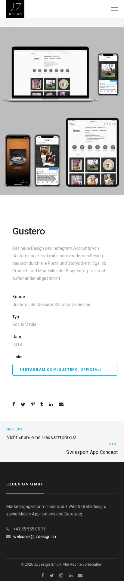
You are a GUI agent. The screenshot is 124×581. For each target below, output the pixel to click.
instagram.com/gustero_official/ (61, 370)
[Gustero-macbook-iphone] (62, 68)
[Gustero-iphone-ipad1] (62, 152)
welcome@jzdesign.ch (34, 536)
